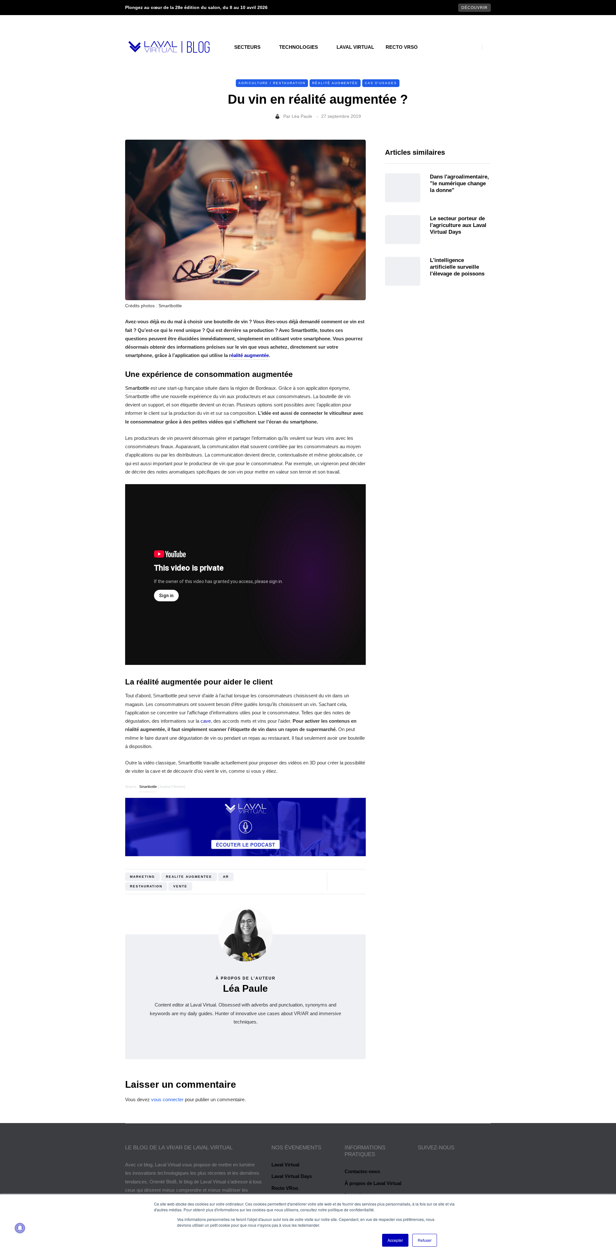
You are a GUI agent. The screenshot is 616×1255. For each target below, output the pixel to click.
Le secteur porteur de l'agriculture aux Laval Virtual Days (458, 225)
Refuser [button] (425, 1240)
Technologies (298, 47)
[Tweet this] (93, 878)
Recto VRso (402, 47)
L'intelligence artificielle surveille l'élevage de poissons (457, 267)
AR (226, 876)
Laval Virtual (355, 47)
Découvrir (474, 7)
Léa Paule (302, 116)
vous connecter (167, 1099)
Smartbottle (137, 388)
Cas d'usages (381, 83)
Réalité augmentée (335, 83)
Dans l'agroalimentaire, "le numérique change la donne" (459, 184)
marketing (142, 876)
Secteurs (247, 47)
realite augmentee (189, 876)
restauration (146, 886)
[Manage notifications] (20, 1228)
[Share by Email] (93, 910)
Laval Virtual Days (291, 1176)
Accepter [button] (395, 1240)
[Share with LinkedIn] (93, 894)
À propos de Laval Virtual (373, 1183)
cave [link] (206, 721)
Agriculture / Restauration (271, 83)
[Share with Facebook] (93, 862)
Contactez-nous (362, 1171)
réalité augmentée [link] (249, 355)
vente (180, 886)
